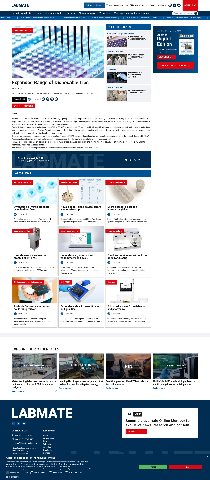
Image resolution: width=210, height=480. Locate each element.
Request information (24, 106)
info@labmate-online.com (26, 443)
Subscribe (162, 5)
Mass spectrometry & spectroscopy (131, 13)
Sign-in (153, 5)
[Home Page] (20, 5)
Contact (145, 5)
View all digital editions (174, 66)
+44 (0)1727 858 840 (24, 435)
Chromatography (87, 13)
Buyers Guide (48, 438)
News (38, 13)
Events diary (48, 450)
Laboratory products (21, 13)
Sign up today (134, 432)
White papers (135, 5)
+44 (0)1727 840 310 (24, 439)
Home (45, 435)
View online (165, 57)
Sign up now (190, 5)
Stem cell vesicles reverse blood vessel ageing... (161, 18)
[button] (49, 477)
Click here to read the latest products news (119, 18)
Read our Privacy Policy (84, 469)
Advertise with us (121, 5)
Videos (109, 5)
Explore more (18, 391)
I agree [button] (153, 467)
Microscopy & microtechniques (60, 13)
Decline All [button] (185, 467)
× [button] (207, 457)
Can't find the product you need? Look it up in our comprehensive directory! (67, 18)
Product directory (95, 5)
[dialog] (105, 467)
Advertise (47, 447)
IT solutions (104, 13)
